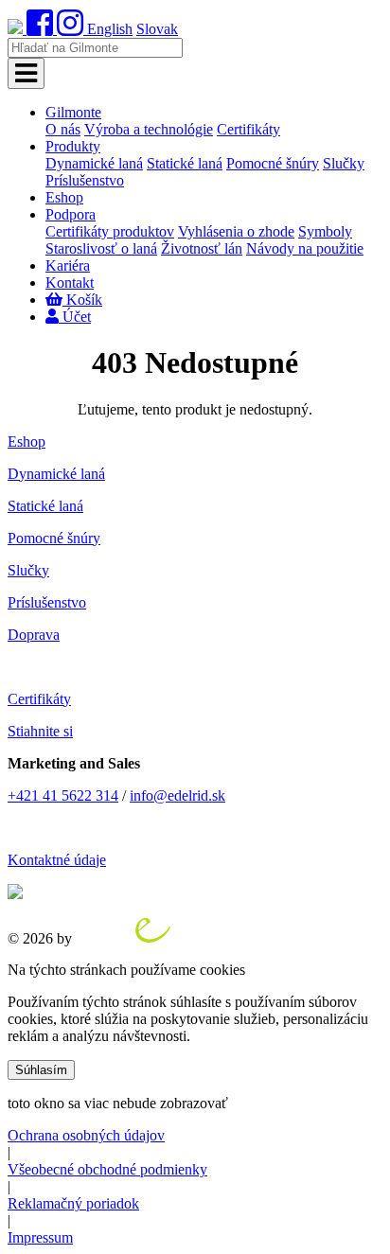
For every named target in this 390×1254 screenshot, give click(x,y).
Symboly (325, 231)
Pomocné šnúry (272, 163)
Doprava (34, 635)
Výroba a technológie (148, 129)
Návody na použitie (304, 248)
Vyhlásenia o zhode (236, 231)
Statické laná (184, 163)
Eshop (64, 197)
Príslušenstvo (84, 180)
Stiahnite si (40, 731)
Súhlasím (41, 1070)
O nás (62, 129)
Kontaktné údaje (57, 860)
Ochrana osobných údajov (86, 1135)
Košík (82, 299)
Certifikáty (248, 129)
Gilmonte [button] (73, 112)
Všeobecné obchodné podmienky (107, 1169)
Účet (75, 317)
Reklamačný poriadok (73, 1203)
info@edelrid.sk (177, 795)
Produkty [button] (72, 146)
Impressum (40, 1237)
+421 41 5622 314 (63, 795)
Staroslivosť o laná (101, 248)
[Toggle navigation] (26, 73)
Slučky (343, 163)
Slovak (157, 29)
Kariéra (67, 265)
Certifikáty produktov (109, 231)
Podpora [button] (70, 214)
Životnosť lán (201, 248)
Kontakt (69, 282)
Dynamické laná (94, 163)
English (110, 29)
